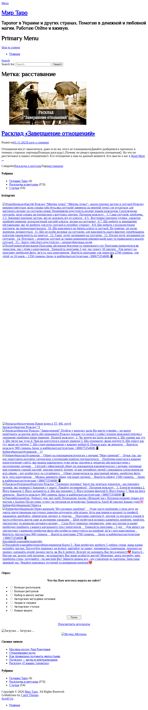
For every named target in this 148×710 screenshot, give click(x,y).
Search (6, 60)
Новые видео (23, 610)
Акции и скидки (25, 603)
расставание (55, 166)
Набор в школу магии (29, 595)
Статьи (14, 188)
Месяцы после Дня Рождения (29, 649)
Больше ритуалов (26, 591)
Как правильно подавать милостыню (34, 656)
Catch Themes (30, 695)
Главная (14, 54)
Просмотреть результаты (74, 624)
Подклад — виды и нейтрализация (33, 660)
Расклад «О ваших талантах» (29, 663)
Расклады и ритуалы (27, 166)
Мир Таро (15, 12)
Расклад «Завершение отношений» (48, 133)
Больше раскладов (27, 587)
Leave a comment (38, 142)
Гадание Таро (18, 181)
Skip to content (11, 47)
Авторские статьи (26, 606)
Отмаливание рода (22, 653)
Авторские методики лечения (34, 599)
